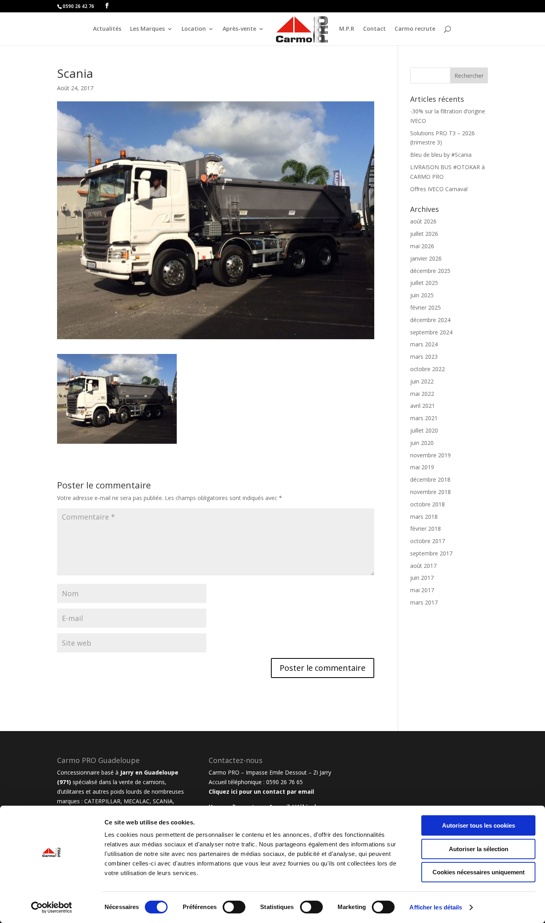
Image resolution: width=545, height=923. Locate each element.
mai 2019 (422, 467)
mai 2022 (422, 393)
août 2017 (423, 565)
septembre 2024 (431, 332)
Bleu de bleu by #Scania (441, 154)
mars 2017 (424, 602)
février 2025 (425, 307)
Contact (374, 29)
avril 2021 (422, 405)
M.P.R (346, 29)
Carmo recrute (415, 29)
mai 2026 (422, 246)
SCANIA (163, 801)
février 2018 (425, 528)
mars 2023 (424, 356)
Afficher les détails (435, 907)
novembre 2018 (430, 492)
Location (194, 29)
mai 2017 (422, 590)
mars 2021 (424, 418)
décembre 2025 (430, 271)
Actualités (107, 29)
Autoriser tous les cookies (478, 825)
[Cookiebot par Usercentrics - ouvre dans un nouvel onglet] (52, 907)
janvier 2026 (426, 258)
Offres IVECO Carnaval (439, 189)
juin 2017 (422, 577)
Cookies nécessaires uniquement (478, 872)
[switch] (234, 907)
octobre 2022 (427, 369)
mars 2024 (424, 344)
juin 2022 (422, 381)
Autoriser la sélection (478, 849)
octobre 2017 (427, 541)
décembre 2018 (430, 479)
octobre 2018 (427, 504)
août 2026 (423, 221)
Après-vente (239, 29)
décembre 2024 (430, 320)
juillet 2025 (424, 283)
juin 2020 (422, 443)
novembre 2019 (430, 455)
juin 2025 (422, 295)
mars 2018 (424, 516)
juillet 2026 (424, 233)
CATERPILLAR (102, 801)
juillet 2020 (424, 430)
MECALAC (137, 801)
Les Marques (147, 29)
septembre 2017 (431, 553)
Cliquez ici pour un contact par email (261, 791)
